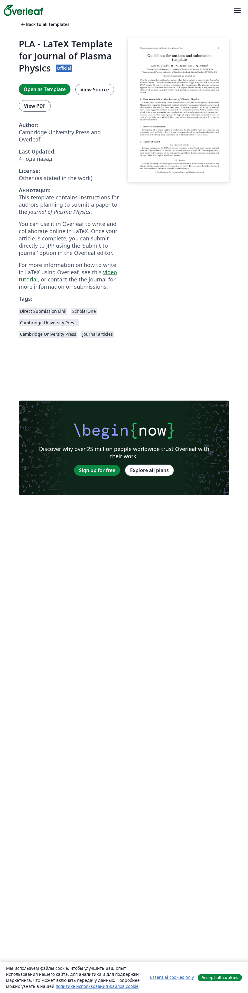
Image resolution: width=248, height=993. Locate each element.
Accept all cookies (219, 977)
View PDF (35, 106)
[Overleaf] (23, 10)
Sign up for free (97, 470)
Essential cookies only (172, 977)
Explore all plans (149, 470)
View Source (94, 89)
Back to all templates (45, 24)
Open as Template (45, 89)
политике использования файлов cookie (97, 986)
